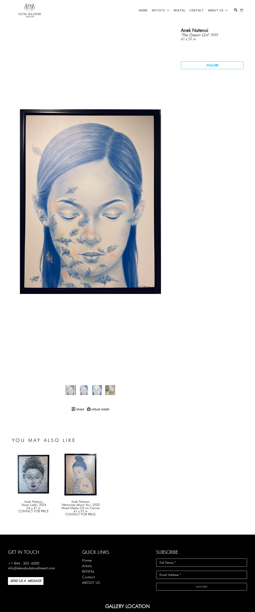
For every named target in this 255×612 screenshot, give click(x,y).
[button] (161, 10)
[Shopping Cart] (241, 10)
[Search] (235, 10)
